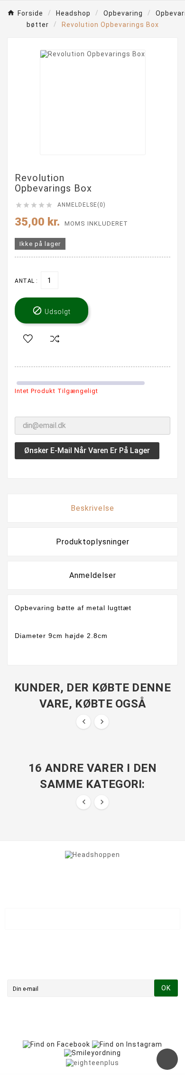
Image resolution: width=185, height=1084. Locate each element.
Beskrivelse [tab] (92, 508)
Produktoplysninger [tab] (93, 541)
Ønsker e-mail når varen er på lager (87, 450)
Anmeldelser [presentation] (92, 575)
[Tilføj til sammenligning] (54, 339)
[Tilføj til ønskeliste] (27, 339)
